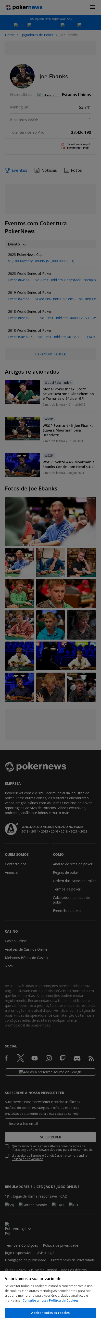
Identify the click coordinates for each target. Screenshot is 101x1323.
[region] (50, 1297)
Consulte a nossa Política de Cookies (50, 1300)
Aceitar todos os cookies (50, 1312)
